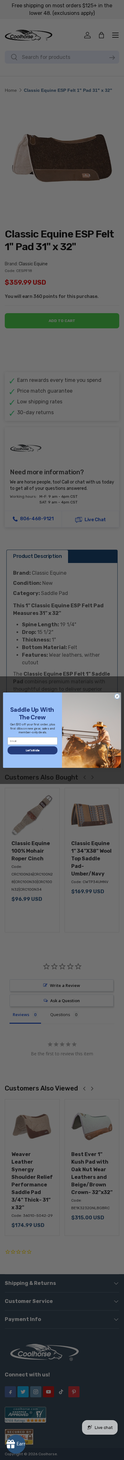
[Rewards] (15, 1444)
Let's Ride (32, 750)
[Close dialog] (117, 696)
